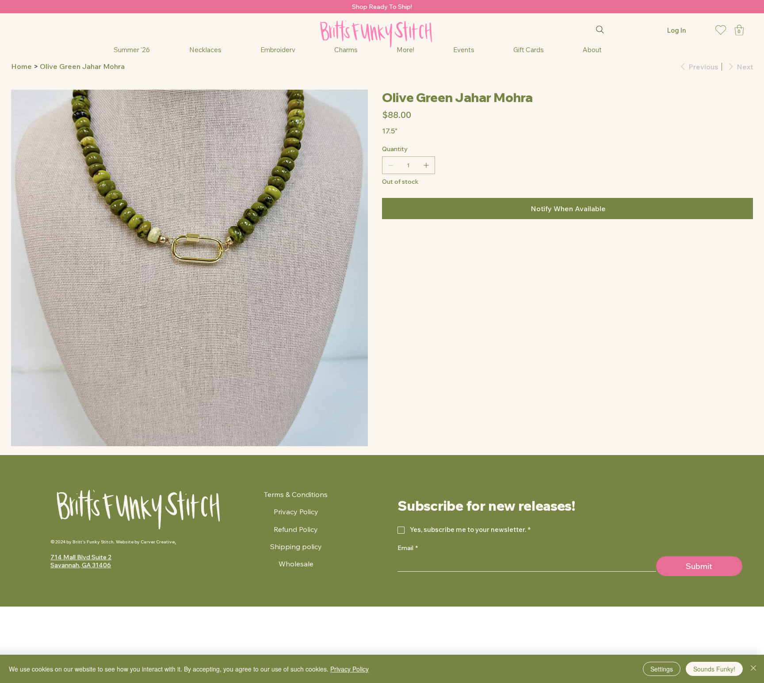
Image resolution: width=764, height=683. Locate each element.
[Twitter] (403, 242)
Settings (661, 668)
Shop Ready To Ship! (382, 7)
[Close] (753, 669)
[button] (739, 30)
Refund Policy (296, 529)
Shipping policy (296, 546)
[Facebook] (390, 242)
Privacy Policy (296, 511)
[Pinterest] (396, 242)
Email (407, 548)
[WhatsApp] (384, 242)
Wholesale (296, 563)
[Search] (600, 29)
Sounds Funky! (714, 668)
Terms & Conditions (296, 494)
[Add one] (426, 165)
